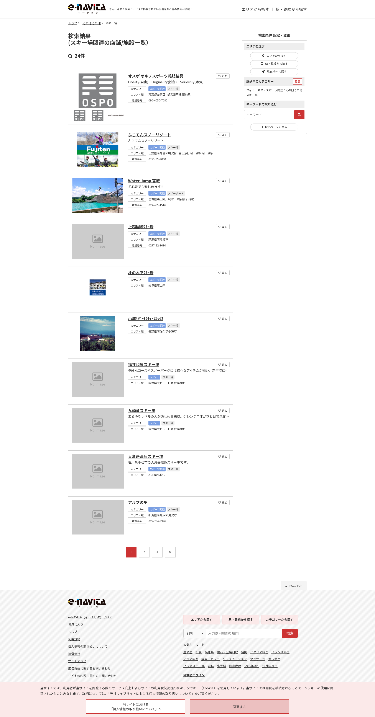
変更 (297, 81)
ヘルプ (72, 631)
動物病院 (235, 666)
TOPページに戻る (276, 127)
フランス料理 (280, 652)
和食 (199, 652)
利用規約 (74, 639)
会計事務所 (251, 666)
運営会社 (74, 654)
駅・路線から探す (291, 9)
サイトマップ (77, 661)
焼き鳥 (209, 652)
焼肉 (244, 652)
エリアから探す (255, 9)
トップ (72, 23)
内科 (211, 666)
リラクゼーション (235, 659)
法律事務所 (270, 666)
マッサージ (257, 659)
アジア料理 (190, 659)
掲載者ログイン (194, 675)
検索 (289, 633)
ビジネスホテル (194, 666)
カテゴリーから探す (279, 619)
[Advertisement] (274, 208)
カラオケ (274, 659)
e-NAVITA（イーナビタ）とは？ (90, 617)
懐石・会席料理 (227, 652)
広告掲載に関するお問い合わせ (89, 668)
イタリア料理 (259, 652)
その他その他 (91, 23)
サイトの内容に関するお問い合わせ (92, 675)
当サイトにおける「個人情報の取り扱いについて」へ (136, 706)
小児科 (221, 666)
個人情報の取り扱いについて (88, 646)
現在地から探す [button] (277, 71)
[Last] (170, 552)
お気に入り (75, 624)
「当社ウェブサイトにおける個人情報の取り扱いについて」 (151, 693)
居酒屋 (187, 652)
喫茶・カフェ (210, 659)
